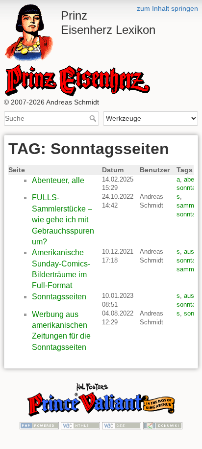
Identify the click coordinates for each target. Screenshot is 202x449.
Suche (94, 118)
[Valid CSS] (121, 425)
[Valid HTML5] (80, 425)
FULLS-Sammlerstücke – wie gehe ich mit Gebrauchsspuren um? (63, 219)
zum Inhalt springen (167, 8)
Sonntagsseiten (59, 296)
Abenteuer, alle (58, 180)
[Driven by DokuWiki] (162, 425)
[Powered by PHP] (39, 425)
